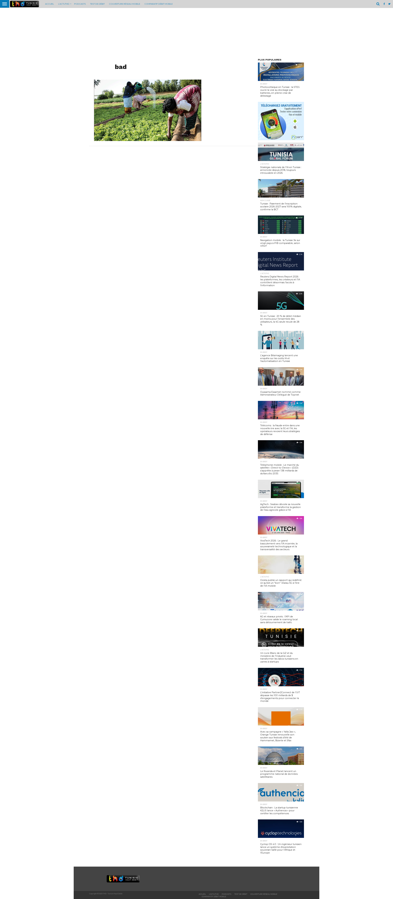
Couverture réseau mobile (124, 4)
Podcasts (80, 4)
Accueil (49, 4)
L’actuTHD (63, 4)
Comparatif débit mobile (158, 4)
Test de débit (97, 4)
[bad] (147, 140)
